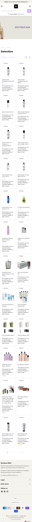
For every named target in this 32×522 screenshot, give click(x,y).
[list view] (29, 57)
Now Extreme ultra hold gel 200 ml (22, 434)
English (15, 498)
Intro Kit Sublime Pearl (23, 335)
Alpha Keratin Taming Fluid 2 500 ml (23, 175)
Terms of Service (14, 516)
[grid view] (26, 57)
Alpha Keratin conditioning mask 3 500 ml (23, 81)
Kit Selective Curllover (23, 364)
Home (2, 47)
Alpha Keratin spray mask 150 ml (7, 175)
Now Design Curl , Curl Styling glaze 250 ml (8, 434)
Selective (4, 84)
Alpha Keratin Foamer (7, 112)
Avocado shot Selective (24, 207)
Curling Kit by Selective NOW (24, 239)
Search (7, 516)
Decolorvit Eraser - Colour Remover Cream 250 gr (8, 274)
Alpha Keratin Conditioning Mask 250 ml (8, 81)
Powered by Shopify (16, 519)
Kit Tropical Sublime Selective (23, 397)
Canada (15, 502)
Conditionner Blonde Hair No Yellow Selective (7, 240)
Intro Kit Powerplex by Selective (8, 305)
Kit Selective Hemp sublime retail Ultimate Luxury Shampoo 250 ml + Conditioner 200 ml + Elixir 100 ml (8, 400)
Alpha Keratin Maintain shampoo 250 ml (24, 112)
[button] (28, 521)
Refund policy (23, 516)
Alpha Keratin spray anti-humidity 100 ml (23, 143)
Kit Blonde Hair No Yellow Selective (7, 365)
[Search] (29, 11)
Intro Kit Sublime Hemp (8, 335)
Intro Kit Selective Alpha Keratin (22, 305)
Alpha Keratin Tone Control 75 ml (7, 208)
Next (22, 452)
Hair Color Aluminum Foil (23, 273)
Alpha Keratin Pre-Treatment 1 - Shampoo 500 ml (7, 144)
